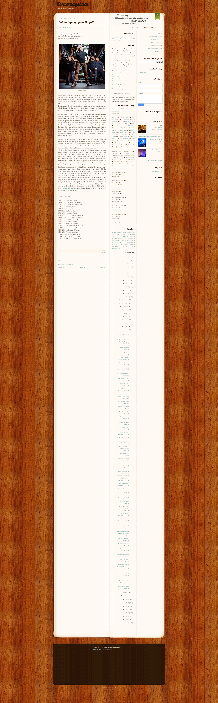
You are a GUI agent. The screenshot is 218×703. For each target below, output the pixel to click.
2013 (127, 599)
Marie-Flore (125, 134)
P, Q (126, 39)
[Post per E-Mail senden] (103, 250)
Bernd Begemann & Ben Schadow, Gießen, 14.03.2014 (123, 473)
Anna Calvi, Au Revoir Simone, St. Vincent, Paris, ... (123, 533)
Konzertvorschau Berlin (156, 45)
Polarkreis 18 (115, 244)
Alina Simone (117, 232)
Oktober (125, 306)
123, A (115, 37)
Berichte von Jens (88, 252)
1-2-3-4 (123, 223)
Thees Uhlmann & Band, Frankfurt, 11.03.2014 (124, 448)
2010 (127, 609)
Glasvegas (132, 236)
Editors (117, 128)
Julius (113, 77)
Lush (119, 147)
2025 (129, 260)
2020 (128, 277)
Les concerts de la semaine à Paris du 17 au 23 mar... (123, 466)
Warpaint (124, 121)
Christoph (114, 75)
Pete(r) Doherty (125, 124)
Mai (126, 323)
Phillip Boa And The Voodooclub (122, 242)
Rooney (132, 244)
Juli (127, 316)
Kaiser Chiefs (123, 130)
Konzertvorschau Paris (156, 39)
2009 (127, 613)
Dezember (125, 300)
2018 (127, 283)
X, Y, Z (120, 41)
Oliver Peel (115, 73)
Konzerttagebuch (72, 4)
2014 (127, 297)
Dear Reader (125, 119)
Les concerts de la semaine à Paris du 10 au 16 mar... (123, 526)
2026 (129, 257)
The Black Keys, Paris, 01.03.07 (153, 160)
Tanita (113, 81)
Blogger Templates (103, 689)
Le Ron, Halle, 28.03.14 (125, 353)
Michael (114, 87)
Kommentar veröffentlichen (65, 264)
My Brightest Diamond (121, 142)
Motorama (132, 140)
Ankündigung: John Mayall (76, 22)
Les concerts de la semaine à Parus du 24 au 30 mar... (123, 396)
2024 (128, 263)
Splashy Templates (115, 689)
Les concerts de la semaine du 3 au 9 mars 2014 (124, 573)
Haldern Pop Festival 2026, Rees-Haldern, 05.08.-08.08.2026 (155, 127)
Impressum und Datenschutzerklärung (103, 649)
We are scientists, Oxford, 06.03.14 (124, 550)
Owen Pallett (131, 145)
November (125, 303)
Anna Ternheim (127, 232)
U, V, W (114, 41)
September (125, 310)
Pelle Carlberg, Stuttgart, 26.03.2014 (123, 358)
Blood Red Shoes (120, 234)
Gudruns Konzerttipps (156, 42)
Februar (125, 592)
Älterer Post (103, 267)
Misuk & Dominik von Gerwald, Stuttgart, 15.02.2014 (123, 342)
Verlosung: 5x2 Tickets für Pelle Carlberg (123, 442)
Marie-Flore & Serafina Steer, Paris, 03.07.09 (150, 136)
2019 (127, 280)
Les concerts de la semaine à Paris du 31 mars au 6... (123, 334)
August (126, 313)
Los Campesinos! (129, 238)
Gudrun (114, 79)
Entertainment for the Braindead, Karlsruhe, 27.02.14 (123, 566)
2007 (127, 619)
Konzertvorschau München (155, 48)
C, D (121, 37)
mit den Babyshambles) (121, 126)
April (126, 326)
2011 (127, 606)
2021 (128, 273)
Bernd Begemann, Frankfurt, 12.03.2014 (124, 508)
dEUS (113, 236)
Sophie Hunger (123, 136)
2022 (129, 270)
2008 (127, 616)
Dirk (113, 89)
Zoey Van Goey (116, 248)
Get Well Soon (124, 117)
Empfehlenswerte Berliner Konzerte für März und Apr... (123, 581)
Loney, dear (124, 132)
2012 (127, 603)
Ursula (114, 85)
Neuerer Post (61, 267)
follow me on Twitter (157, 171)
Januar (126, 595)
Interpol (114, 130)
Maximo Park (127, 128)
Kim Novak (122, 145)
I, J (134, 37)
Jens (113, 83)
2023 (128, 267)
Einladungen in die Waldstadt (154, 36)
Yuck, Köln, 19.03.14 (123, 438)
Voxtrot (131, 246)
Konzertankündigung (99, 252)
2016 (127, 290)
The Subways (116, 246)
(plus (133, 124)
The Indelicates (124, 138)
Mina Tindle (131, 126)
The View (124, 246)
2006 (128, 623)
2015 (127, 293)
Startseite (82, 267)
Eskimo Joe (125, 236)
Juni (126, 320)
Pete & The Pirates (127, 240)
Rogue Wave (124, 244)
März (126, 330)
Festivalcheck (158, 51)
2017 (127, 287)
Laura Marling (122, 140)
